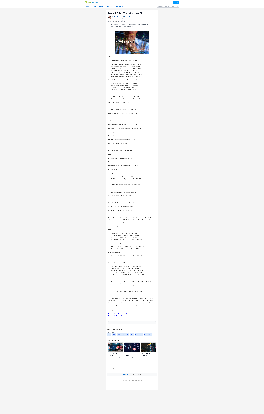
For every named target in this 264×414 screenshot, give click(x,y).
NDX (136, 334)
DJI (145, 334)
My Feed (94, 6)
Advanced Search (118, 6)
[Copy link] (127, 21)
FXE (109, 334)
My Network (109, 6)
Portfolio (101, 6)
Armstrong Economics (129, 16)
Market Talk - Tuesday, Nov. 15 (116, 316)
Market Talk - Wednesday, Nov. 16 (117, 313)
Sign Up (176, 2)
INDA (131, 334)
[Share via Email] (124, 21)
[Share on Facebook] (121, 21)
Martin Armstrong (118, 16)
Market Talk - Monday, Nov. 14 (116, 318)
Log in (123, 374)
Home (87, 6)
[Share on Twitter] (113, 21)
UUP (127, 334)
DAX (149, 334)
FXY (119, 334)
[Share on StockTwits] (116, 21)
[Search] (177, 6)
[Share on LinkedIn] (119, 21)
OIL (123, 334)
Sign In (170, 2)
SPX (141, 334)
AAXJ (113, 334)
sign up (128, 374)
